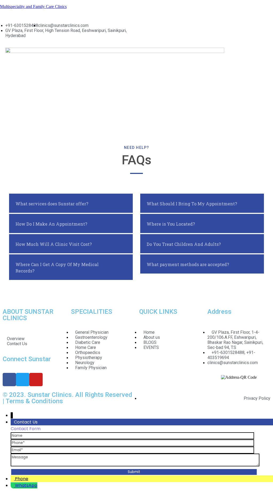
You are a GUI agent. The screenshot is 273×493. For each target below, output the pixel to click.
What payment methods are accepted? (188, 264)
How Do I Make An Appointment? (51, 224)
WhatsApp (26, 485)
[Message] (135, 465)
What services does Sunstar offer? (51, 203)
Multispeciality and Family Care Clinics (33, 6)
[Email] (132, 450)
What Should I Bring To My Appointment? (192, 203)
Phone (21, 479)
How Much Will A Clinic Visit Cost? (53, 244)
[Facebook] (9, 379)
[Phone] (132, 442)
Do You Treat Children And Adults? (184, 244)
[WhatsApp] (13, 485)
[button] (203, 53)
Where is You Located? (171, 224)
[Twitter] (22, 379)
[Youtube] (36, 379)
